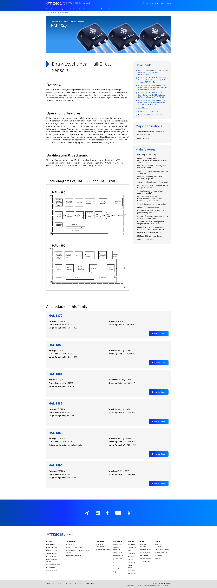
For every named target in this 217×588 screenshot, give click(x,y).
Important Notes (51, 570)
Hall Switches (50, 544)
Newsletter (131, 556)
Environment (132, 547)
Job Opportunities (145, 549)
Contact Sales (159, 333)
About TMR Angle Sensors (74, 547)
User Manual (143, 108)
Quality (130, 550)
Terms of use (79, 583)
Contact (111, 9)
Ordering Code (118, 544)
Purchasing (131, 562)
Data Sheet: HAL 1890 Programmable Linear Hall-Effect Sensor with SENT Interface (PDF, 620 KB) (152, 102)
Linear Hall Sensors (63, 12)
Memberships (132, 544)
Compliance (131, 570)
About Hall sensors (72, 544)
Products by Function (53, 564)
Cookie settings (89, 583)
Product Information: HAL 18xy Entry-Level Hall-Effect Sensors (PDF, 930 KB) (153, 72)
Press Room (131, 553)
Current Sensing (51, 556)
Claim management (119, 563)
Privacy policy (68, 583)
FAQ (114, 572)
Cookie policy (50, 583)
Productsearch (50, 567)
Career (103, 9)
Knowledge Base (118, 569)
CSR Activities (132, 573)
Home (47, 12)
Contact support (118, 555)
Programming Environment (149, 111)
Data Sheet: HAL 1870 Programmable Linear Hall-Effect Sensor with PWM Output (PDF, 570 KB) (152, 80)
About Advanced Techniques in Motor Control (78, 551)
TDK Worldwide (145, 561)
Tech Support (84, 9)
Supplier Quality (130, 566)
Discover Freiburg (145, 558)
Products (49, 9)
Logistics (130, 559)
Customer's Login (152, 3)
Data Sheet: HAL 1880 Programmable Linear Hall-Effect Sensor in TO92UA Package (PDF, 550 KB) (152, 87)
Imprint (59, 583)
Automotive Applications (100, 545)
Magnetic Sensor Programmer (150, 115)
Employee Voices (145, 552)
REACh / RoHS (117, 552)
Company (95, 9)
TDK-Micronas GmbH (82, 3)
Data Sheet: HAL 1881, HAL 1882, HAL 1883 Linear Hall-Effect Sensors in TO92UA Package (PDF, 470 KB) (152, 95)
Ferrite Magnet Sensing (73, 555)
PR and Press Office (161, 552)
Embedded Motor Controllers (51, 560)
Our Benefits (144, 555)
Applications (72, 9)
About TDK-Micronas (143, 545)
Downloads (116, 566)
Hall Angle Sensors (52, 550)
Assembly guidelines (116, 548)
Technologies (60, 9)
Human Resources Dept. (162, 549)
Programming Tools (117, 559)
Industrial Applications (103, 549)
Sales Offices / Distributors (159, 545)
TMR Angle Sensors (52, 553)
